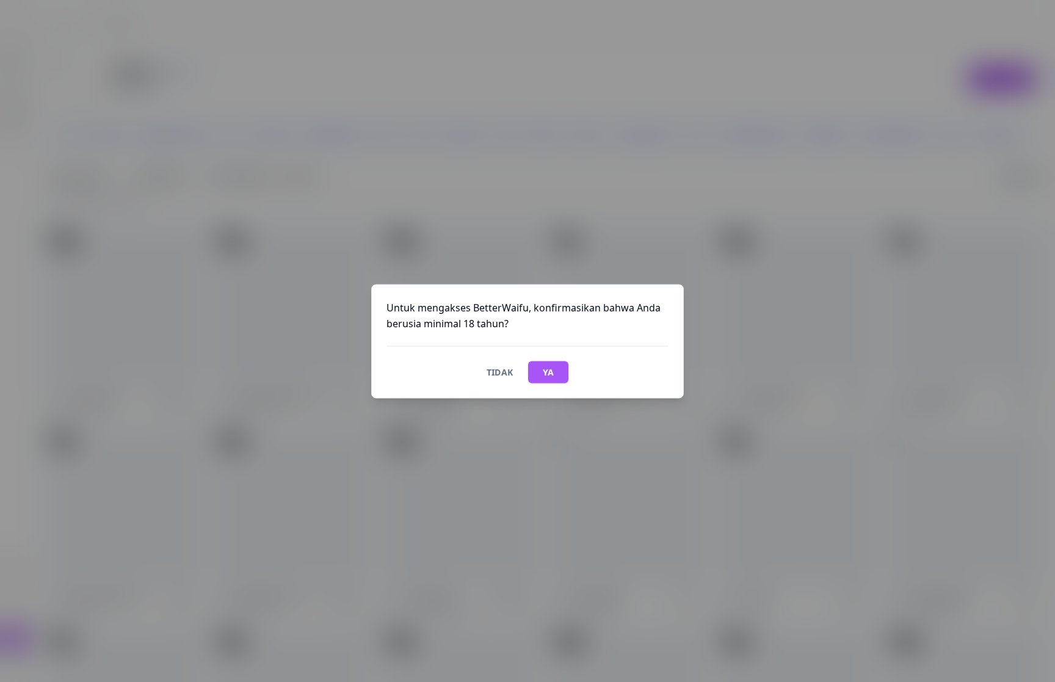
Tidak (500, 371)
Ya (548, 371)
